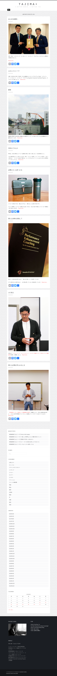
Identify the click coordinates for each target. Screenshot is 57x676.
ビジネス (11, 477)
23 (17, 604)
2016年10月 (11, 528)
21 (45, 602)
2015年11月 (11, 556)
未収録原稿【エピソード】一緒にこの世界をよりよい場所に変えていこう (25, 436)
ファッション (12, 479)
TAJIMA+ (28, 4)
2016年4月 (11, 543)
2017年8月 (11, 518)
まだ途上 (11, 292)
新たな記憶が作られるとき (16, 365)
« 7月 (9, 609)
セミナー (11, 474)
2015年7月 (11, 566)
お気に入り (11, 462)
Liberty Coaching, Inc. (35, 624)
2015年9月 (11, 561)
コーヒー (11, 472)
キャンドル (11, 465)
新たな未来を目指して (15, 218)
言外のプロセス (13, 148)
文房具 (10, 492)
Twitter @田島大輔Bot (35, 630)
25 (28, 604)
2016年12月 (11, 523)
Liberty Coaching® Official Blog (37, 627)
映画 (10, 494)
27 (39, 604)
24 (22, 604)
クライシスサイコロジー (14, 467)
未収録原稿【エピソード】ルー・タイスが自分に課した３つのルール (24, 441)
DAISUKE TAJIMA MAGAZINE (12, 673)
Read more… (11, 60)
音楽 (10, 504)
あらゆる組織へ (13, 19)
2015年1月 (11, 581)
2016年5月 (11, 541)
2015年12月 (11, 553)
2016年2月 (11, 548)
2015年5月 (11, 571)
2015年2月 (11, 578)
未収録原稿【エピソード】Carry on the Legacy (19, 434)
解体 (9, 90)
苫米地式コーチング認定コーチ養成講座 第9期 (19, 412)
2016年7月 (11, 536)
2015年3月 (11, 576)
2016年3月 (11, 546)
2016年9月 (11, 531)
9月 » (12, 609)
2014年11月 (11, 585)
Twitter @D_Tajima (35, 629)
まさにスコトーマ (13, 71)
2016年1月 (11, 551)
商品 (10, 487)
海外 (10, 502)
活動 (10, 499)
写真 (10, 484)
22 (11, 604)
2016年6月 (11, 538)
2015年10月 (11, 558)
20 (39, 602)
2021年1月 (11, 516)
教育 (10, 489)
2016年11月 (11, 526)
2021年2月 (11, 513)
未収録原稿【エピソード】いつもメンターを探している (21, 444)
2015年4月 (11, 573)
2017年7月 (11, 521)
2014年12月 (11, 583)
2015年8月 (11, 563)
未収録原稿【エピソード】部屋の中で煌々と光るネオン (21, 439)
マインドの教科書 (13, 482)
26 (34, 604)
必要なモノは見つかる (15, 170)
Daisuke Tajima (23, 671)
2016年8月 (11, 533)
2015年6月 (11, 568)
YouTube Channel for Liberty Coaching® (39, 626)
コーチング (11, 469)
